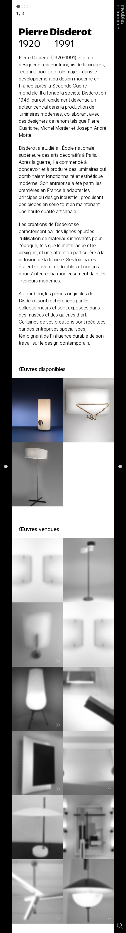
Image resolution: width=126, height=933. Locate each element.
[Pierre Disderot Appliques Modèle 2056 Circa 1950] (37, 634)
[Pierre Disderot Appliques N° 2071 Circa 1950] (37, 570)
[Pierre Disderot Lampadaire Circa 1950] (37, 474)
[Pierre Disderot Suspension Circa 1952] (88, 891)
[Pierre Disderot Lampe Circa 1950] (37, 827)
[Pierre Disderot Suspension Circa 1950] (37, 891)
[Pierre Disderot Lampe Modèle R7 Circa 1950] (37, 699)
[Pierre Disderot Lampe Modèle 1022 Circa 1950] (37, 410)
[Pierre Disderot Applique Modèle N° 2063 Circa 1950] (88, 410)
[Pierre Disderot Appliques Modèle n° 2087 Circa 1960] (88, 699)
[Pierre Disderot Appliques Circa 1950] (37, 763)
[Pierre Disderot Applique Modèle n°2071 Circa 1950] (88, 634)
